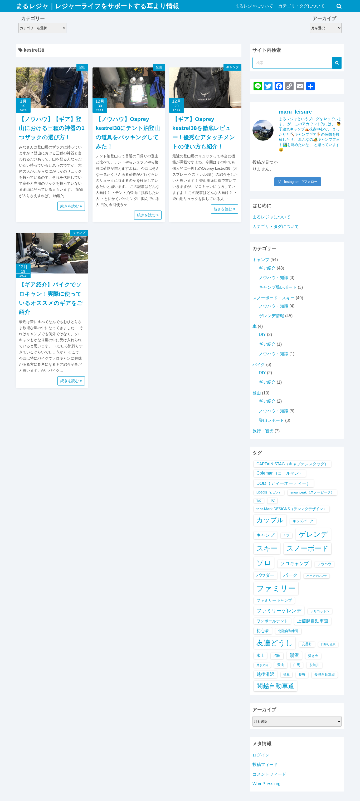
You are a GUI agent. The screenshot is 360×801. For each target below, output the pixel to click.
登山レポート (271, 420)
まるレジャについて (254, 6)
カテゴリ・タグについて (301, 6)
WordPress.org (266, 784)
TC (272, 500)
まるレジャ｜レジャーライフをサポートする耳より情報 (97, 5)
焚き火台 (262, 665)
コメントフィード (269, 774)
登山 (82, 67)
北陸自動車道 (288, 631)
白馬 (296, 665)
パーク (290, 575)
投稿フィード (265, 764)
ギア (286, 535)
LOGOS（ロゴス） (268, 492)
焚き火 (313, 656)
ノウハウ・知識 (273, 277)
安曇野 (307, 644)
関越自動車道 (275, 685)
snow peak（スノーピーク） (312, 492)
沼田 (277, 656)
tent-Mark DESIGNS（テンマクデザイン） (291, 509)
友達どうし (274, 643)
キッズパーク (303, 521)
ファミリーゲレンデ (278, 610)
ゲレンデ (313, 534)
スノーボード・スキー (273, 298)
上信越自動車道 (312, 620)
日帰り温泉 (328, 644)
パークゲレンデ (317, 575)
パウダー (265, 575)
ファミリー (276, 588)
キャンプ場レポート (278, 287)
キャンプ (232, 67)
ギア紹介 (267, 268)
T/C (258, 500)
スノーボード (307, 548)
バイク (258, 364)
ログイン (260, 755)
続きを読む (70, 206)
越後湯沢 (265, 674)
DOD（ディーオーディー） (283, 483)
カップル (270, 520)
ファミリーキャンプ (274, 600)
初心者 (262, 630)
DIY (262, 334)
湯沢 (294, 655)
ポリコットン (319, 611)
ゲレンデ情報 (271, 316)
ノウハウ (324, 564)
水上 (260, 655)
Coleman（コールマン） (279, 473)
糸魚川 (314, 665)
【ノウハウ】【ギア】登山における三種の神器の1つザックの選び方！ (52, 128)
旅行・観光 (263, 431)
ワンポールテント (272, 621)
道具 (286, 674)
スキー (267, 548)
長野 (302, 675)
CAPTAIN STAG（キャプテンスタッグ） (292, 464)
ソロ (263, 563)
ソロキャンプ (294, 563)
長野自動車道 (324, 675)
